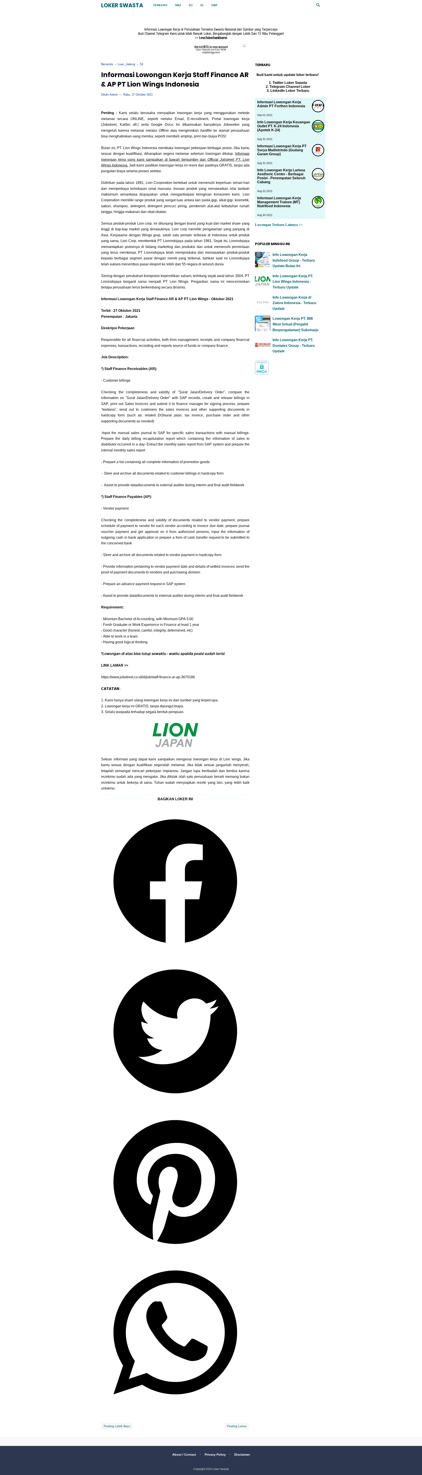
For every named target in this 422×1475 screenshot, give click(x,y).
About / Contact (184, 1454)
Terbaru (160, 5)
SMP (214, 5)
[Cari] (318, 6)
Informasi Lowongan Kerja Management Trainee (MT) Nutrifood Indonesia (279, 202)
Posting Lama (236, 1426)
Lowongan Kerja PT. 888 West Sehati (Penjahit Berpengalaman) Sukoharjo (295, 324)
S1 (202, 5)
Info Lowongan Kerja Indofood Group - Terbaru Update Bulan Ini (294, 260)
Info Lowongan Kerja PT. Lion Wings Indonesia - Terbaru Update (293, 281)
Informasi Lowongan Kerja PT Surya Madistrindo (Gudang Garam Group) (282, 150)
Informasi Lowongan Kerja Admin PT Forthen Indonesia (281, 104)
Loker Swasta (122, 5)
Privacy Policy (215, 1454)
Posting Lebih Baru (117, 1426)
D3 (191, 5)
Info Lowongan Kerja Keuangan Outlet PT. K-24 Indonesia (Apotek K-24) (283, 126)
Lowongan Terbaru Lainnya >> (279, 225)
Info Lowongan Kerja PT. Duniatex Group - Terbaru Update (294, 345)
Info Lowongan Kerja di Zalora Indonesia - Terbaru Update (294, 303)
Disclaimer (242, 1454)
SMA (178, 5)
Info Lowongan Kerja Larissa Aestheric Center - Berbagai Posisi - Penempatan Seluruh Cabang (281, 176)
